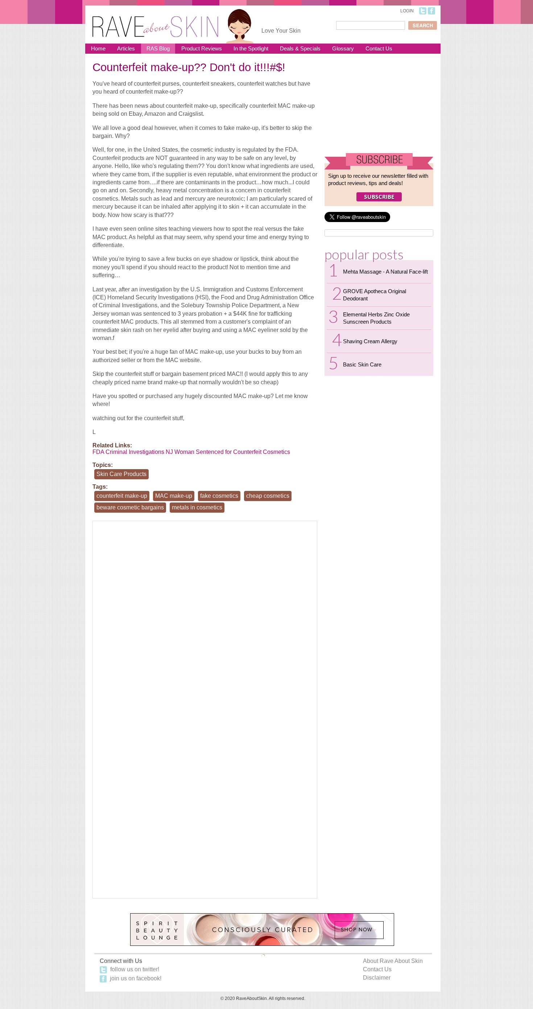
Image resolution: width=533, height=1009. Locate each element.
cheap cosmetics (267, 496)
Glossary (343, 48)
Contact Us (378, 48)
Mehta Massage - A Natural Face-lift (385, 271)
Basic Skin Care (362, 364)
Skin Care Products (121, 474)
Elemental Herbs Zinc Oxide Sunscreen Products (376, 318)
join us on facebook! (134, 978)
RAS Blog (158, 48)
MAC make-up (173, 496)
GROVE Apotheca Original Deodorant (374, 295)
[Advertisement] (379, 106)
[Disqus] (204, 615)
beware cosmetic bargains (130, 507)
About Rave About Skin (393, 961)
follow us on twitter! (134, 969)
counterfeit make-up (121, 496)
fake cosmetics (219, 496)
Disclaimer (377, 978)
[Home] (155, 21)
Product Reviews (201, 48)
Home (98, 48)
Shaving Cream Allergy (370, 341)
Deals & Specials (300, 48)
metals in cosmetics (197, 507)
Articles (126, 48)
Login (407, 10)
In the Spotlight (251, 48)
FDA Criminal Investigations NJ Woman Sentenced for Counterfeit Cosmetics (191, 452)
